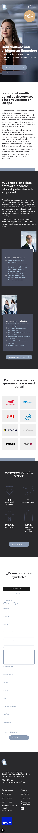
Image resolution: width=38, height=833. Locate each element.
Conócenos (17, 544)
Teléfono (6, 714)
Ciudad (5, 690)
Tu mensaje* (7, 648)
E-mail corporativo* (9, 706)
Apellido (6, 608)
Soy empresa (10, 67)
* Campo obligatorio (10, 732)
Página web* (7, 722)
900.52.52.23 (7, 780)
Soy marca (9, 73)
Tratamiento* (7, 600)
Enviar (15, 738)
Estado (5, 682)
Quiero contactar (17, 357)
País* (5, 698)
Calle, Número (8, 666)
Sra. (8, 604)
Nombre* (6, 616)
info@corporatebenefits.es (14, 782)
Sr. (17, 604)
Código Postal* (8, 674)
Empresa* (6, 624)
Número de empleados (10, 640)
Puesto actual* (8, 632)
